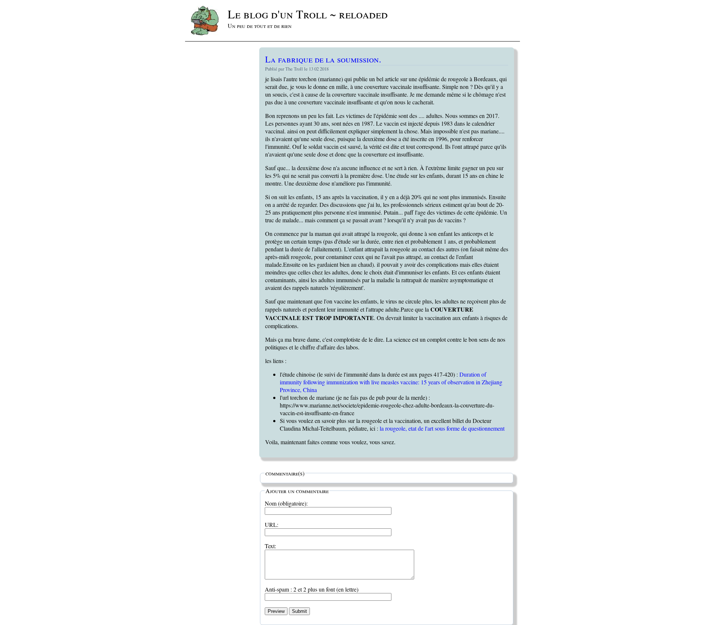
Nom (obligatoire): (286, 503)
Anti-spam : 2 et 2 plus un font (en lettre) (311, 589)
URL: (271, 524)
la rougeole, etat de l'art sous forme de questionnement (442, 428)
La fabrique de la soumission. (323, 59)
